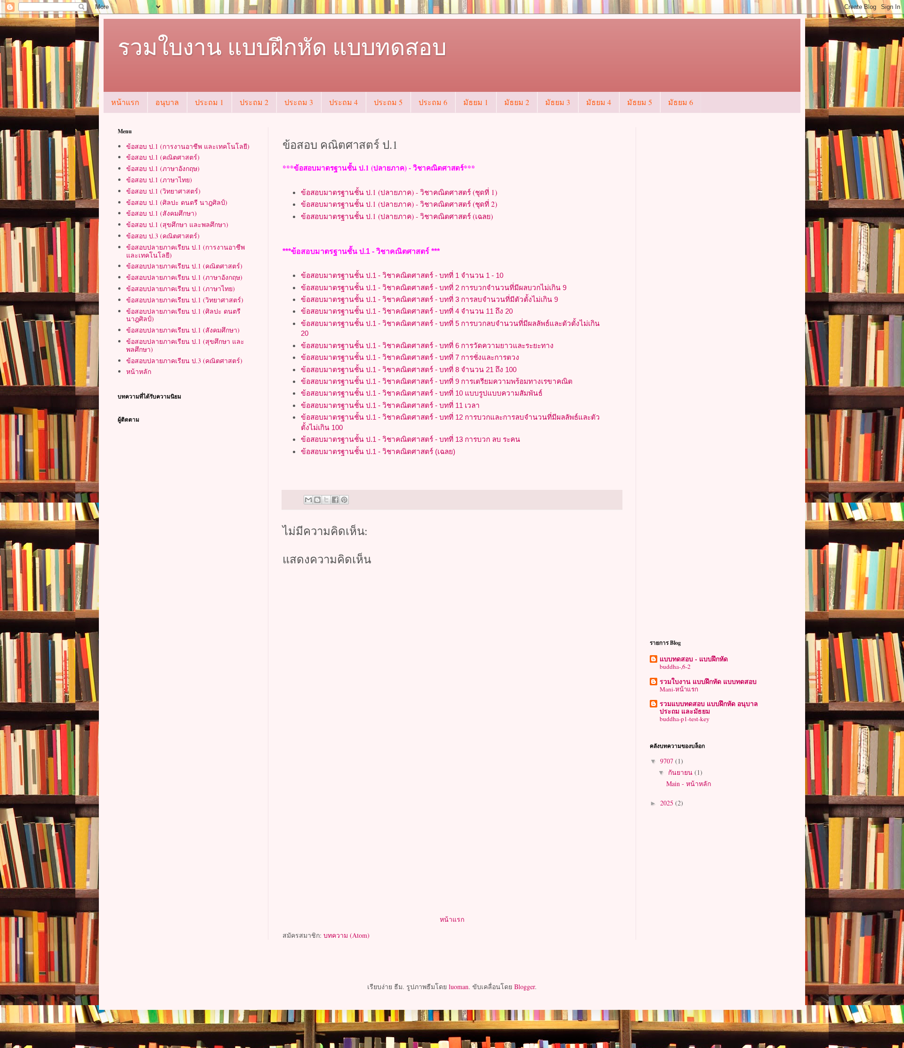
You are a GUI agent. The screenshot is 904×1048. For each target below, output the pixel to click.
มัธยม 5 (639, 102)
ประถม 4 (343, 102)
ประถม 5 (388, 102)
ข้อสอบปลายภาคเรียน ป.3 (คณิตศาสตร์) (184, 360)
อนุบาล (167, 102)
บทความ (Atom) (346, 935)
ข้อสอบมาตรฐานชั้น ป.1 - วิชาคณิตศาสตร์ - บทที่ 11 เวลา (390, 405)
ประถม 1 (209, 102)
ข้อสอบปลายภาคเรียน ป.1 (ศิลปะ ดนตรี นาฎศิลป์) (183, 315)
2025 (667, 802)
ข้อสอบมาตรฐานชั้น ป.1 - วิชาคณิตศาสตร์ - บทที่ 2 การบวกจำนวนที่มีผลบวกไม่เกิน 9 (433, 288)
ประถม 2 (254, 102)
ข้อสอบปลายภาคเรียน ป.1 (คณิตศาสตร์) (184, 265)
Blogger (524, 986)
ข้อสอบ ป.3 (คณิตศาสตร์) (163, 235)
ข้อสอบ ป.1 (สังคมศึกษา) (161, 213)
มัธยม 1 (475, 102)
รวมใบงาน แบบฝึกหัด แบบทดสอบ (282, 46)
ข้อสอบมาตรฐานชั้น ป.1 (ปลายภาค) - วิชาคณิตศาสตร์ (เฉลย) (397, 216)
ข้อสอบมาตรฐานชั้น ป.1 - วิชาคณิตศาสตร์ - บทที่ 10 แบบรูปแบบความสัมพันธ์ (421, 393)
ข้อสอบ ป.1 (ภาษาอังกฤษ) (163, 168)
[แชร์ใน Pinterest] (344, 499)
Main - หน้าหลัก (688, 783)
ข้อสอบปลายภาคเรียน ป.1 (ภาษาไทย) (180, 288)
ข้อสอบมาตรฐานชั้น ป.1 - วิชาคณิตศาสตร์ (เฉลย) (378, 451)
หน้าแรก (125, 102)
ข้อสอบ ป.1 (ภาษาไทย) (159, 179)
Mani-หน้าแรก (679, 689)
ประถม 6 (433, 102)
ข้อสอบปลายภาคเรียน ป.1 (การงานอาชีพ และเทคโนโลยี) (185, 251)
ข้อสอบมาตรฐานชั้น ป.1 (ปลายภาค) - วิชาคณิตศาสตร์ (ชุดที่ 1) (399, 192)
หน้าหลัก (138, 371)
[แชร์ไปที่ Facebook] (335, 499)
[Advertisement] (452, 843)
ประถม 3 (298, 102)
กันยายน (681, 772)
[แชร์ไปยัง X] (326, 499)
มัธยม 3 (557, 102)
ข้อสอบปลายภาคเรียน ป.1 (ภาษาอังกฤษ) (184, 277)
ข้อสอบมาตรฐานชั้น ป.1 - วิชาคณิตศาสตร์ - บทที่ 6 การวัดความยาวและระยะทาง (427, 345)
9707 (667, 760)
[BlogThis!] (317, 499)
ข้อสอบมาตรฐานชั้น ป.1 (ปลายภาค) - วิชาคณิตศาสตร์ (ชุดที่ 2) (399, 204)
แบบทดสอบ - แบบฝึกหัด (694, 659)
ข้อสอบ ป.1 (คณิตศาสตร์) (163, 157)
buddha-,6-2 (675, 666)
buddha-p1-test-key (685, 719)
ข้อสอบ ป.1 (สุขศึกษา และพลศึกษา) (177, 224)
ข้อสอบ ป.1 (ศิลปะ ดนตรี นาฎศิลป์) (176, 202)
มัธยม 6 (680, 102)
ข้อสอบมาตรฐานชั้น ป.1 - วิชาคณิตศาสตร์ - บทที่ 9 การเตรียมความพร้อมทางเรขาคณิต (437, 381)
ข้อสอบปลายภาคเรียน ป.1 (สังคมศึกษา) (183, 329)
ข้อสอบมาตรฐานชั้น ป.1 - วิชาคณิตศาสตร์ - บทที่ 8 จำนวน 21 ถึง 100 (409, 370)
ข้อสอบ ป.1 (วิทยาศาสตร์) (163, 191)
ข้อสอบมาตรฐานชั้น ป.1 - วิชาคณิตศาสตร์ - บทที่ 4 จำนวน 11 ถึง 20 (407, 311)
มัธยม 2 (516, 102)
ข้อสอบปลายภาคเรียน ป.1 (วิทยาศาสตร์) (184, 299)
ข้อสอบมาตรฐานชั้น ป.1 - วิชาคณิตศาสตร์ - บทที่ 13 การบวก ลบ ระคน (410, 439)
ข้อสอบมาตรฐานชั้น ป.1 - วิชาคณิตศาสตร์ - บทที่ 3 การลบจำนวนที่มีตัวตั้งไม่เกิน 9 (429, 299)
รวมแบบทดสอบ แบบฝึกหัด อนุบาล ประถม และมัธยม (709, 707)
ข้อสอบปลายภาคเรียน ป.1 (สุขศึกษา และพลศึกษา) (185, 345)
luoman (458, 986)
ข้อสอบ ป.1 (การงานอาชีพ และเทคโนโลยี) (188, 146)
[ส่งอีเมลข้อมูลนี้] (308, 499)
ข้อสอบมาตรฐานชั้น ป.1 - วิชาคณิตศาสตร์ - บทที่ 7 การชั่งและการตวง (410, 357)
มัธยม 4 (598, 102)
